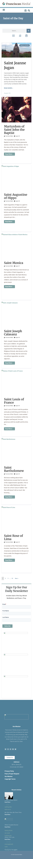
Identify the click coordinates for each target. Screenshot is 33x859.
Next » (16, 578)
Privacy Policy (9, 771)
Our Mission (16, 726)
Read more (7, 802)
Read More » (8, 88)
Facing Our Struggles (11, 849)
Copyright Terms (10, 779)
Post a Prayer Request (12, 774)
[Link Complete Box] (16, 130)
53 (12, 578)
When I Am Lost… (10, 837)
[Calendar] (25, 10)
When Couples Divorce (11, 825)
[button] (3, 10)
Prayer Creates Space (11, 800)
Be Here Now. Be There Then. (13, 812)
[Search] (29, 10)
